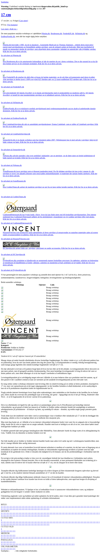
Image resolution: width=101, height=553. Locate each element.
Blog (12, 551)
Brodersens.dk (56, 33)
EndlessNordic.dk (8, 36)
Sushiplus (4, 2)
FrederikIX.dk (68, 33)
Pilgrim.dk (46, 33)
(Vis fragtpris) (12, 25)
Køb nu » (13, 29)
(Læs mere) (23, 21)
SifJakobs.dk (80, 33)
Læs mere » (5, 29)
